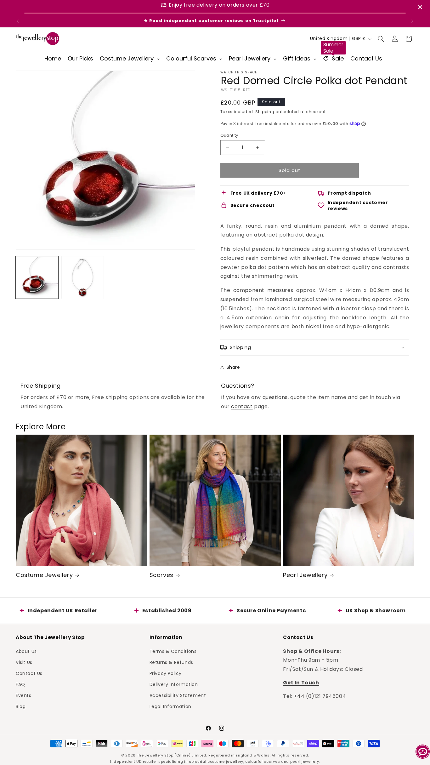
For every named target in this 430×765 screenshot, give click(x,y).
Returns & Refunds (171, 662)
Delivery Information (174, 684)
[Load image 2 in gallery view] (82, 277)
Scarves (161, 575)
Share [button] (233, 367)
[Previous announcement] (18, 21)
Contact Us (29, 673)
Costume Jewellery (44, 575)
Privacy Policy (166, 673)
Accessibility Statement (178, 695)
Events (23, 695)
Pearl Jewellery (305, 575)
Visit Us (24, 662)
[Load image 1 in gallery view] (37, 277)
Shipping (264, 111)
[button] (381, 39)
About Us (26, 651)
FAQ (20, 684)
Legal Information (170, 706)
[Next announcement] (412, 21)
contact (241, 406)
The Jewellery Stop (155, 755)
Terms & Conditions (173, 651)
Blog (20, 706)
